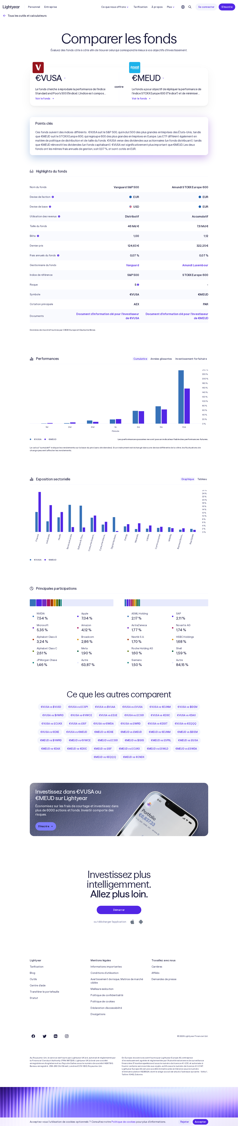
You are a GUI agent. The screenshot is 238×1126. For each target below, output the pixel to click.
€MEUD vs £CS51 (108, 740)
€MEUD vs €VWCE (80, 740)
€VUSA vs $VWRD (53, 715)
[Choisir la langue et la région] (182, 6)
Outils (33, 979)
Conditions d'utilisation (104, 973)
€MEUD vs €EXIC (77, 748)
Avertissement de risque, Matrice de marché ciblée (117, 981)
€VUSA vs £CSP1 (78, 706)
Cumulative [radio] (140, 358)
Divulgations (98, 1014)
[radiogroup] (170, 359)
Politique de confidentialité (107, 995)
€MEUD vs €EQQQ (105, 757)
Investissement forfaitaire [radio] (191, 358)
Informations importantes (106, 966)
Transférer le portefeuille (44, 991)
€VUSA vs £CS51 (134, 715)
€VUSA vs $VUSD (51, 706)
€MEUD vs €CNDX (133, 757)
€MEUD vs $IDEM (187, 732)
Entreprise (50, 7)
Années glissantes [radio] (161, 358)
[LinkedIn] (55, 1036)
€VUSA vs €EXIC (160, 715)
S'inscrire (226, 7)
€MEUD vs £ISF (103, 748)
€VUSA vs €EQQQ (186, 723)
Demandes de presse (164, 979)
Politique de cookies (103, 1001)
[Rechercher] (189, 6)
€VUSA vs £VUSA (132, 706)
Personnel (34, 7)
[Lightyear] (11, 7)
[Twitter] (44, 1036)
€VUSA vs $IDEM (187, 706)
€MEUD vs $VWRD (51, 740)
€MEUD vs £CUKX (129, 748)
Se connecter (206, 7)
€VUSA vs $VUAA (105, 706)
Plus (169, 7)
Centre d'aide (38, 985)
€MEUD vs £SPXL (161, 740)
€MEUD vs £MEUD (131, 732)
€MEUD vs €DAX (50, 748)
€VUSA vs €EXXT (158, 723)
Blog (32, 973)
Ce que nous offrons (113, 7)
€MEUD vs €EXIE (104, 732)
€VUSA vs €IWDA (103, 723)
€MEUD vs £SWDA (186, 748)
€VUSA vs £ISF (77, 723)
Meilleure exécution (102, 989)
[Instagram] (66, 1036)
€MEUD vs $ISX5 (134, 740)
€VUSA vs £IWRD (131, 723)
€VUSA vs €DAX (186, 715)
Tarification (140, 7)
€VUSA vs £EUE (108, 715)
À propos (157, 7)
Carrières (157, 966)
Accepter (200, 1121)
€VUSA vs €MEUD (76, 732)
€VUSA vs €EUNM (160, 706)
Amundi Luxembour (195, 265)
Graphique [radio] (187, 479)
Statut (34, 998)
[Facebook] (33, 1036)
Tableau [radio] (202, 479)
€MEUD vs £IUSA (188, 740)
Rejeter (184, 1121)
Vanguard (132, 265)
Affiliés (155, 973)
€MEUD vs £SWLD (157, 748)
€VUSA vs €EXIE (49, 732)
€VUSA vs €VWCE (81, 715)
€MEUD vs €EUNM (159, 732)
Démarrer (119, 909)
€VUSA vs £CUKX (51, 723)
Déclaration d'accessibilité (106, 1008)
